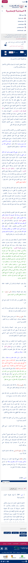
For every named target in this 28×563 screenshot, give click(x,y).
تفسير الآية (23, 532)
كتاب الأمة (20, 18)
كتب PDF (21, 15)
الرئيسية (23, 35)
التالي (4, 482)
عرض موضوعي (20, 27)
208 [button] (12, 52)
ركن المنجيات (24, 37)
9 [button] (22, 52)
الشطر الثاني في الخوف (8, 37)
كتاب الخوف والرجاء (16, 37)
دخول (4, 1)
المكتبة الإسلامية (15, 11)
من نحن (4, 543)
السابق (7, 482)
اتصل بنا (9, 543)
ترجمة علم (15, 532)
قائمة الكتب (21, 24)
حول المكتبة (21, 21)
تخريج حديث (23, 535)
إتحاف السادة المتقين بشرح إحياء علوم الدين (14, 35)
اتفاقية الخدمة (15, 543)
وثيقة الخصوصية (23, 543)
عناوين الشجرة (7, 532)
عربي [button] (24, 1)
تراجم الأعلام (20, 30)
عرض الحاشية (20, 488)
